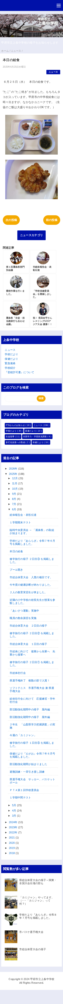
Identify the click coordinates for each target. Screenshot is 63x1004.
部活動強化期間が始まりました (28, 764)
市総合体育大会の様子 (32, 949)
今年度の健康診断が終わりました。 (31, 584)
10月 (15, 488)
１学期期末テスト (20, 522)
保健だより (11, 358)
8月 (14, 498)
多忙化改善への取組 (16, 442)
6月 (14, 509)
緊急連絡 (10, 363)
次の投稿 (11, 219)
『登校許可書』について (19, 372)
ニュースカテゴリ (31, 235)
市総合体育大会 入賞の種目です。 (31, 577)
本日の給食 (16, 551)
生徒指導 (10, 436)
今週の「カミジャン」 (23, 735)
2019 (12, 847)
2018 (12, 853)
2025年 (13, 473)
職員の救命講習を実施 (23, 618)
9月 (14, 493)
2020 (12, 842)
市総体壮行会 (18, 672)
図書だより (31, 431)
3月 (14, 815)
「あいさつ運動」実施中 (24, 610)
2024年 (13, 822)
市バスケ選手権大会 (31, 931)
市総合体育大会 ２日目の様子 (28, 625)
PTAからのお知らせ (16, 425)
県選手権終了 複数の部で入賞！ (30, 680)
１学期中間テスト (20, 797)
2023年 (13, 827)
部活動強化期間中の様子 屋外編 (30, 717)
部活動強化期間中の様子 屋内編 (30, 709)
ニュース (53, 72)
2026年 (13, 468)
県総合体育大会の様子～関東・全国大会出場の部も (38, 882)
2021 (12, 837)
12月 (15, 478)
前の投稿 (51, 219)
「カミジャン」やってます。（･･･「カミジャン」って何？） (36, 900)
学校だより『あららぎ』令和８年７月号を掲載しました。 (38, 916)
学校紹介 (10, 367)
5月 (14, 805)
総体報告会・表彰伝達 (23, 514)
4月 (14, 810)
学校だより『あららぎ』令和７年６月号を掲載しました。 (32, 542)
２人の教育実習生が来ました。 (28, 592)
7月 (14, 504)
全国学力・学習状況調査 (35, 436)
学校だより (11, 354)
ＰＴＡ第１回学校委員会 (24, 790)
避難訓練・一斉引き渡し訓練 (27, 771)
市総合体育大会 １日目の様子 (28, 643)
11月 (15, 483)
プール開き (16, 569)
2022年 (13, 832)
